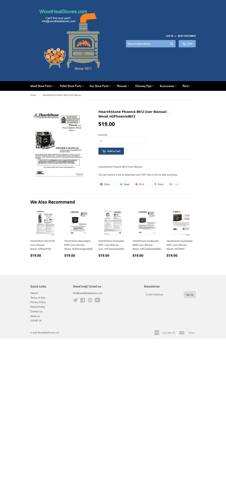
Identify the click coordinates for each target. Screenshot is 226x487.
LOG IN (169, 35)
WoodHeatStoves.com (48, 332)
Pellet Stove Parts (71, 86)
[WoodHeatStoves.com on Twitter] (75, 301)
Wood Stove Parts (41, 86)
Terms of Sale (37, 297)
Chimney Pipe (143, 86)
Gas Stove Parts (99, 86)
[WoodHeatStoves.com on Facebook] (82, 301)
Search (34, 293)
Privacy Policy (38, 302)
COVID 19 (35, 320)
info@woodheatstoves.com (87, 293)
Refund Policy (37, 306)
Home (33, 95)
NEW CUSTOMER (187, 35)
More (185, 86)
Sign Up (190, 294)
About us (35, 316)
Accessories (167, 86)
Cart (189, 43)
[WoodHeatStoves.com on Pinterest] (90, 301)
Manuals (122, 86)
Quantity (102, 134)
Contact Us (36, 311)
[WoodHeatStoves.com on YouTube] (97, 301)
